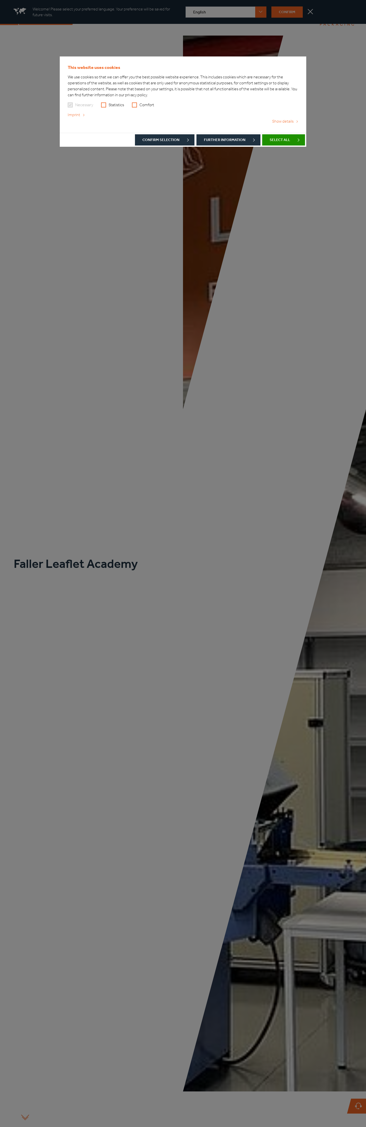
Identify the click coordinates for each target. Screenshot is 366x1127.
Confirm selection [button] (161, 140)
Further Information (224, 140)
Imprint (74, 114)
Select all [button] (280, 140)
